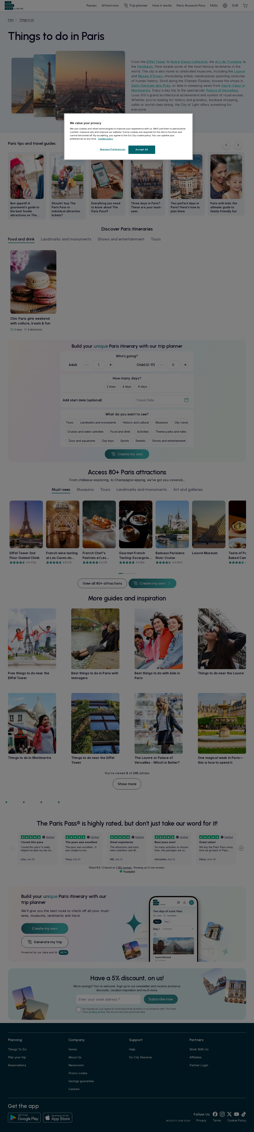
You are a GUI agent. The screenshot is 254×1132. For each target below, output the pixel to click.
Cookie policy (105, 138)
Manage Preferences (112, 149)
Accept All (142, 149)
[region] (128, 136)
